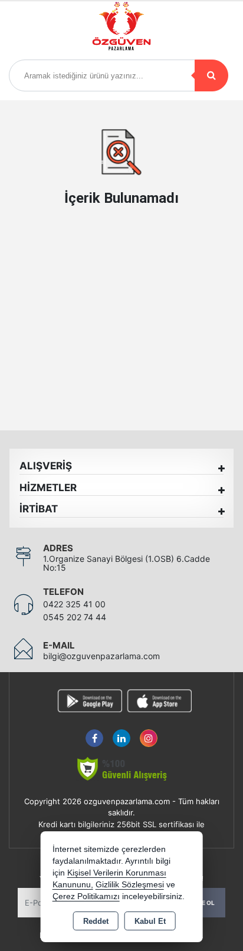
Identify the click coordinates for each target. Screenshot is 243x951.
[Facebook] (94, 731)
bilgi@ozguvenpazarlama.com (101, 656)
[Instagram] (148, 731)
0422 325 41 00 (74, 604)
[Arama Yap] (211, 75)
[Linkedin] (121, 731)
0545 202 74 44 (74, 617)
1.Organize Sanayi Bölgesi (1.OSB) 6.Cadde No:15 (126, 563)
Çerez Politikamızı (86, 896)
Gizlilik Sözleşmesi (130, 884)
